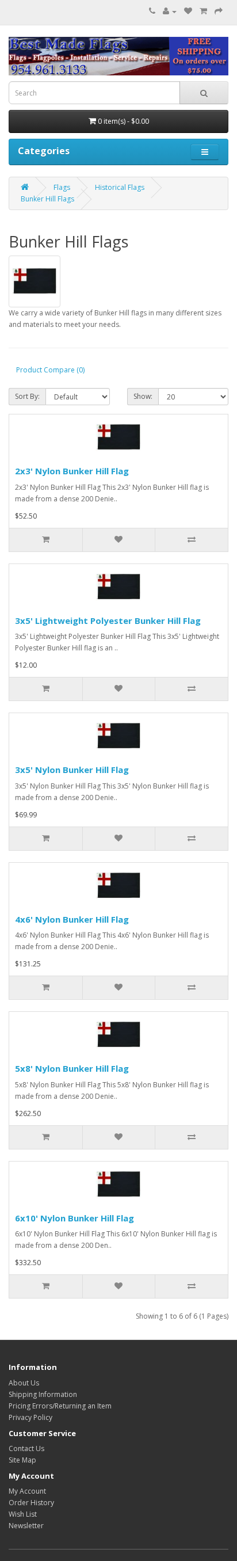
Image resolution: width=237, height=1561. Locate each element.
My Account (27, 1491)
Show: (142, 396)
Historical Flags (119, 187)
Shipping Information (43, 1394)
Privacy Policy (30, 1417)
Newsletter (26, 1525)
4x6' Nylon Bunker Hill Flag (72, 919)
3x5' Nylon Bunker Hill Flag (72, 769)
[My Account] (170, 11)
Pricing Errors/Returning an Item (60, 1406)
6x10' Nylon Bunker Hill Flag (74, 1218)
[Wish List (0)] (188, 11)
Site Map (22, 1460)
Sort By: (27, 396)
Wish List (23, 1514)
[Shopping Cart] (203, 11)
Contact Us (26, 1448)
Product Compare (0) (50, 370)
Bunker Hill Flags (47, 199)
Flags (61, 187)
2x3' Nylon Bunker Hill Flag (72, 471)
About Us (24, 1383)
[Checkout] (219, 11)
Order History (31, 1502)
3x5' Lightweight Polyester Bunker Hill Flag (108, 620)
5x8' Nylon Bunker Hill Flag (72, 1068)
